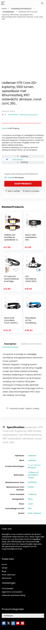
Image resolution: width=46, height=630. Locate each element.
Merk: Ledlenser (34, 513)
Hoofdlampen (8, 12)
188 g (30, 499)
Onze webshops (8, 574)
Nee (29, 508)
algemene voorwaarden (12, 592)
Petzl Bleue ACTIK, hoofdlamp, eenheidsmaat (32, 322)
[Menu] (3, 3)
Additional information (31, 343)
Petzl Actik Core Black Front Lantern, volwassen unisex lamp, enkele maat (11, 324)
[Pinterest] (22, 623)
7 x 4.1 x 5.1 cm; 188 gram (34, 466)
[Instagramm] (13, 623)
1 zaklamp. (32, 494)
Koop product (23, 183)
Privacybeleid (7, 588)
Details (4, 128)
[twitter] (8, 623)
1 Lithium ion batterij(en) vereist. (33, 475)
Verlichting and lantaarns (21, 8)
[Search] (42, 3)
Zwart (30, 504)
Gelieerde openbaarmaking (13, 595)
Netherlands (17, 159)
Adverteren (6, 578)
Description (10, 343)
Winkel (4, 568)
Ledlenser (32, 455)
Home (4, 8)
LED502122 (32, 482)
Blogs (4, 571)
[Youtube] (18, 623)
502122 (31, 487)
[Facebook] (4, 623)
